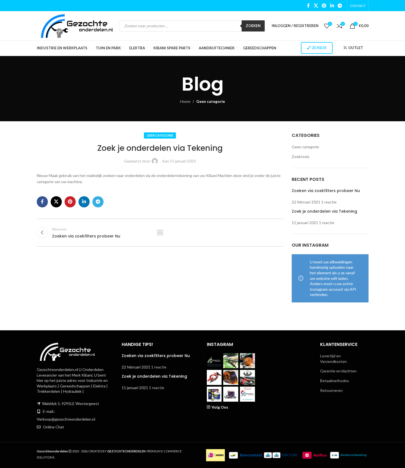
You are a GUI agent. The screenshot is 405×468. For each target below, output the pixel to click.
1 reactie (329, 202)
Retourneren (331, 390)
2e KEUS (319, 47)
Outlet (355, 47)
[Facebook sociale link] (308, 5)
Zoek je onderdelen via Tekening (324, 211)
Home (185, 101)
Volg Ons (220, 407)
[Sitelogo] (77, 25)
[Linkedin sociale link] (332, 5)
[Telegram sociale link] (340, 5)
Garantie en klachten (338, 370)
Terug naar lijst (160, 232)
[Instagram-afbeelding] (214, 360)
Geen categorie (210, 101)
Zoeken (253, 25)
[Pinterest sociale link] (324, 5)
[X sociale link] (316, 5)
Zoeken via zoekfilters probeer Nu (326, 190)
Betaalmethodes (334, 380)
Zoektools (301, 156)
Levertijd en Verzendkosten (333, 358)
